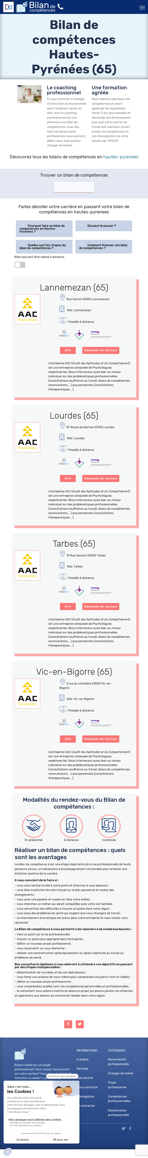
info (68, 350)
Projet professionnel (117, 1085)
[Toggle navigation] (142, 7)
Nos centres (85, 1078)
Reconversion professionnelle (118, 1062)
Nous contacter (87, 1087)
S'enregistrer (85, 1096)
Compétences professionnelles (119, 1099)
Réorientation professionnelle (118, 1113)
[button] (44, 228)
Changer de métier (120, 1073)
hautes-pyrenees (120, 156)
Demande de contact (100, 350)
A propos (82, 1059)
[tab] (44, 228)
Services (82, 1068)
